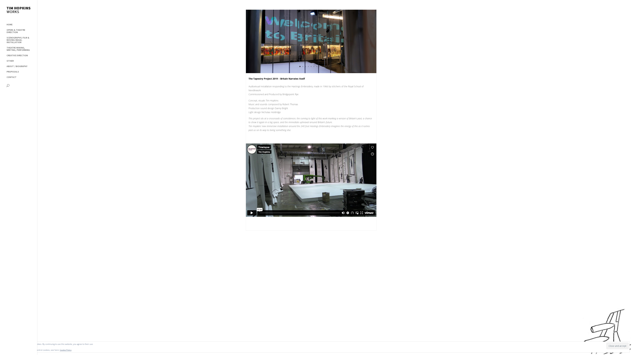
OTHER (10, 61)
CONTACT (11, 77)
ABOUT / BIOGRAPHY (17, 66)
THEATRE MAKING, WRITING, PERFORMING (18, 49)
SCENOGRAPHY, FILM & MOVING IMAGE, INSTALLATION (18, 40)
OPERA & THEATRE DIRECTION (16, 31)
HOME (10, 24)
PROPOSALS (13, 72)
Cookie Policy (66, 350)
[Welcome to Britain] (311, 73)
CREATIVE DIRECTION (17, 55)
